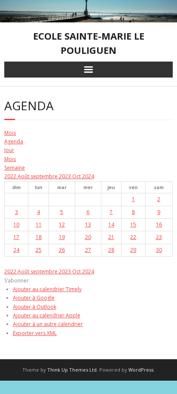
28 (111, 250)
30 (159, 250)
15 (133, 224)
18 (39, 237)
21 (111, 237)
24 (16, 250)
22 (133, 237)
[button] (16, 280)
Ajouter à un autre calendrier (48, 324)
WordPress (140, 369)
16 (159, 224)
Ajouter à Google (34, 297)
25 (39, 250)
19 (62, 237)
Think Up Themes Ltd (72, 369)
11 (39, 224)
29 (133, 250)
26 (62, 250)
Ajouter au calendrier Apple (46, 315)
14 (111, 224)
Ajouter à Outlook (34, 306)
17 (16, 237)
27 (88, 250)
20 (88, 237)
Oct (77, 176)
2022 (11, 176)
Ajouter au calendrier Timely (47, 289)
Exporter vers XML (35, 333)
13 (88, 224)
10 (16, 224)
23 (159, 237)
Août (24, 176)
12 (62, 224)
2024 (88, 176)
